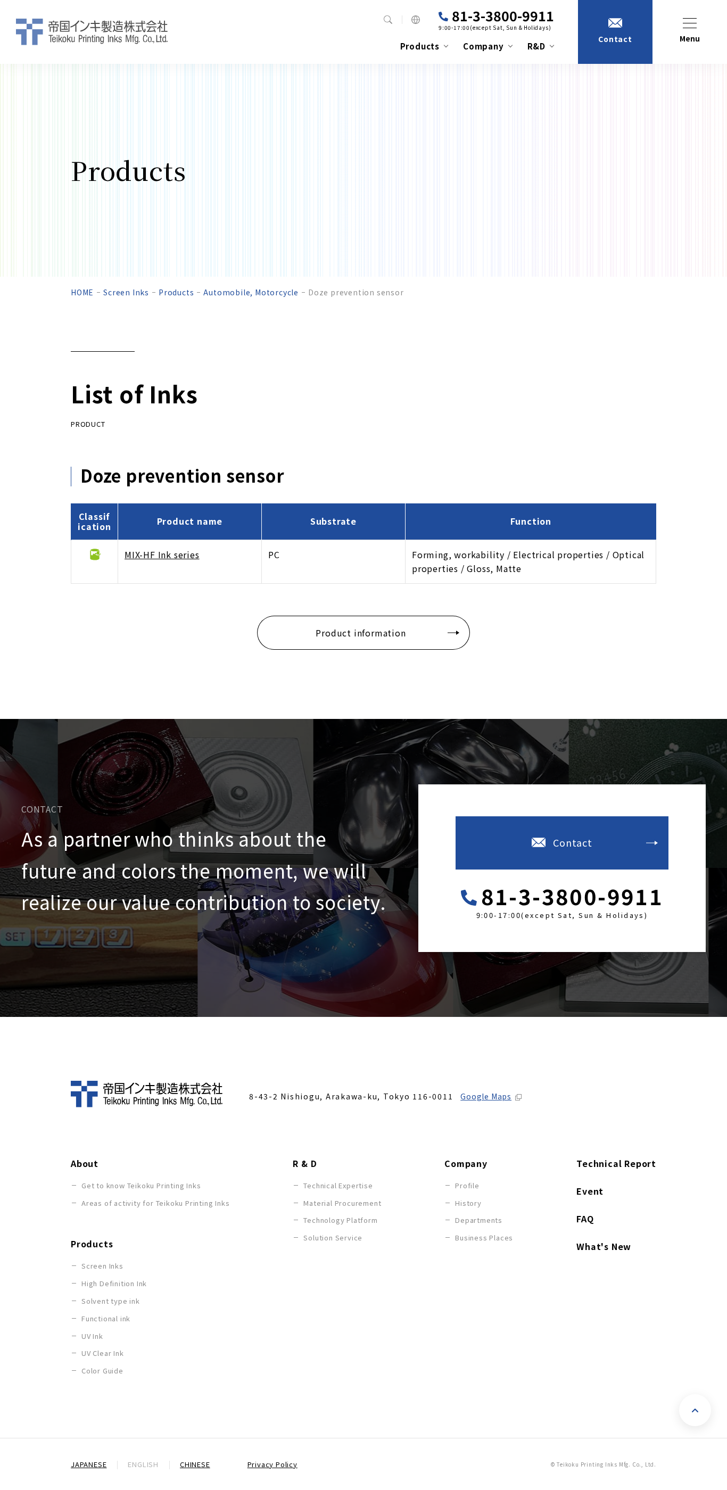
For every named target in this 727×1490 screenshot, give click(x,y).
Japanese (88, 1464)
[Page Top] (695, 1410)
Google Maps (485, 1096)
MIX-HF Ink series (162, 554)
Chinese (195, 1464)
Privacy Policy (272, 1464)
